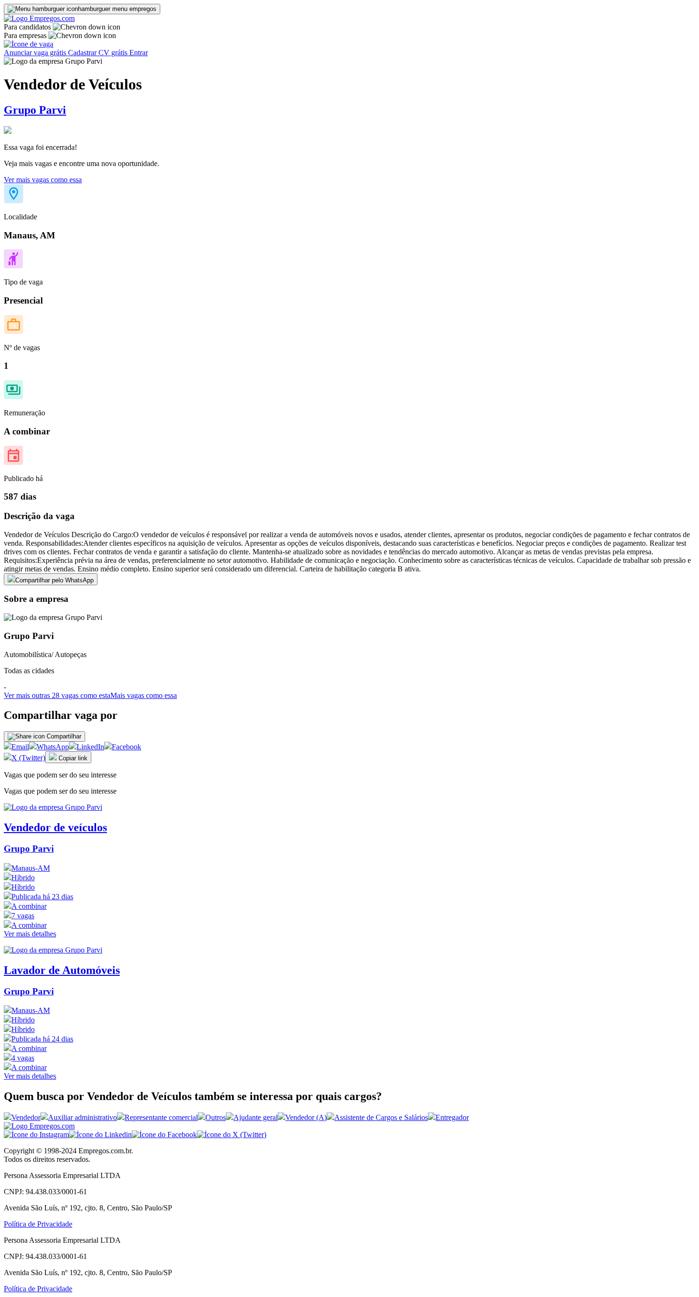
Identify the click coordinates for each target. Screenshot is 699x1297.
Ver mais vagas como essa (43, 180)
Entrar (138, 53)
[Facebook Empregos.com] (164, 1134)
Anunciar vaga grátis (36, 53)
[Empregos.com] (39, 18)
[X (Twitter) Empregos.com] (231, 1134)
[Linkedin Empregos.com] (100, 1134)
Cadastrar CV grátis (98, 53)
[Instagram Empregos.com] (36, 1134)
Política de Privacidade (38, 1224)
